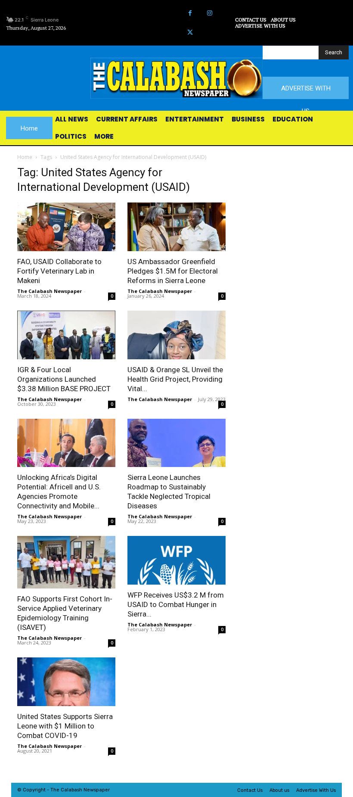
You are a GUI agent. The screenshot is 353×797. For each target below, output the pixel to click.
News (90, 790)
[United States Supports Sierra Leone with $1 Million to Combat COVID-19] (66, 681)
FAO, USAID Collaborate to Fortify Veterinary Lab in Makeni (59, 271)
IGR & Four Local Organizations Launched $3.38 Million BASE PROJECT (64, 379)
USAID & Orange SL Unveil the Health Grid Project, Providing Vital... (175, 379)
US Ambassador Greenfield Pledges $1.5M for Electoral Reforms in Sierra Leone (172, 271)
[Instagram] (209, 13)
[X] (190, 32)
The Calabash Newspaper (49, 291)
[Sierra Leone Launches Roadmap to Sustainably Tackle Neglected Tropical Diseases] (176, 443)
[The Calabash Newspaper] (176, 78)
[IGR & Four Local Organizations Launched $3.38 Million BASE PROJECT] (66, 335)
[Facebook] (190, 13)
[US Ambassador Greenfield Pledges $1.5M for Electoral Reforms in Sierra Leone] (176, 226)
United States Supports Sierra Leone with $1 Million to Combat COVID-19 (65, 726)
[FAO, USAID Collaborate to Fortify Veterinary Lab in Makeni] (66, 226)
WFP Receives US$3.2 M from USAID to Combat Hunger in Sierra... (175, 604)
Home (24, 157)
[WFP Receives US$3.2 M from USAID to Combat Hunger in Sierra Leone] (176, 560)
